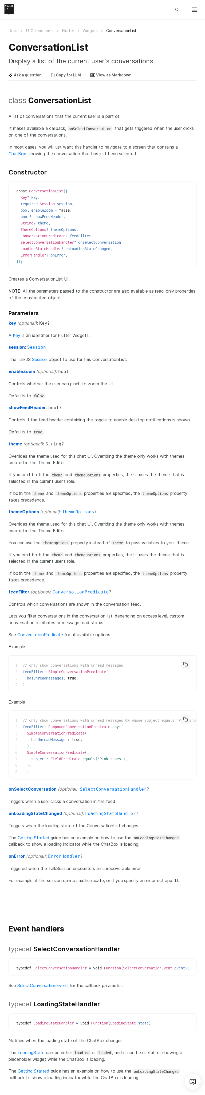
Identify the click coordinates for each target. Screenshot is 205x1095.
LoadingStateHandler (110, 813)
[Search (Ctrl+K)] (179, 9)
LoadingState (31, 1052)
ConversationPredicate (81, 592)
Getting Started (33, 837)
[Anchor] (5, 100)
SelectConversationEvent (42, 985)
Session (36, 347)
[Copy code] (185, 664)
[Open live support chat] (193, 1082)
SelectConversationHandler (113, 789)
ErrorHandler (64, 856)
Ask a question (28, 75)
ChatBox (17, 153)
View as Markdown (114, 75)
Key (16, 335)
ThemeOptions (78, 511)
